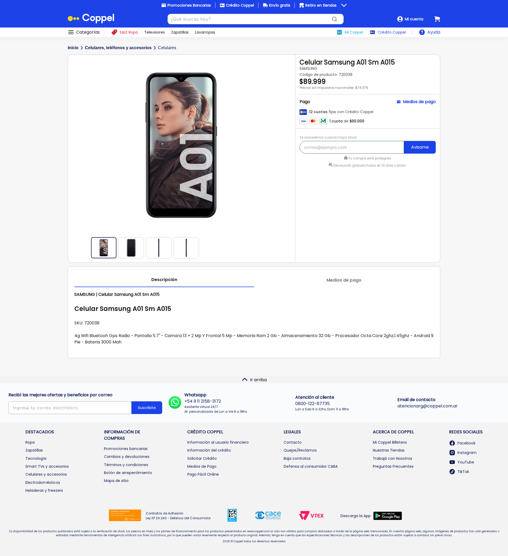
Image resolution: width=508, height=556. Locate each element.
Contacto (293, 442)
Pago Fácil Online (203, 474)
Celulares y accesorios (46, 474)
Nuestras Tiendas (389, 450)
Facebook (466, 443)
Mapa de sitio (116, 480)
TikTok (463, 471)
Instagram (467, 452)
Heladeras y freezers (44, 490)
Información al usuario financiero (218, 442)
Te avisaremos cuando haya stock (328, 137)
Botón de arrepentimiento (128, 472)
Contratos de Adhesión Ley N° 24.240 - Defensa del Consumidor (178, 515)
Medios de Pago (201, 466)
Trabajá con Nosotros (392, 458)
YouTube (465, 462)
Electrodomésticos (42, 482)
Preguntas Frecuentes (393, 466)
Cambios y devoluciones (126, 456)
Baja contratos (297, 458)
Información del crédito (209, 450)
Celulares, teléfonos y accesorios (118, 47)
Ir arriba (258, 380)
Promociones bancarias (126, 448)
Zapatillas (34, 450)
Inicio (73, 47)
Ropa (30, 442)
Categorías (88, 32)
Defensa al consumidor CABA (311, 466)
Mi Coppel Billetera (390, 442)
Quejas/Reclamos (300, 450)
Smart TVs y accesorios (47, 466)
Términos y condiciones (126, 464)
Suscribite (147, 407)
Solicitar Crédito (202, 458)
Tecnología (35, 458)
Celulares (167, 47)
